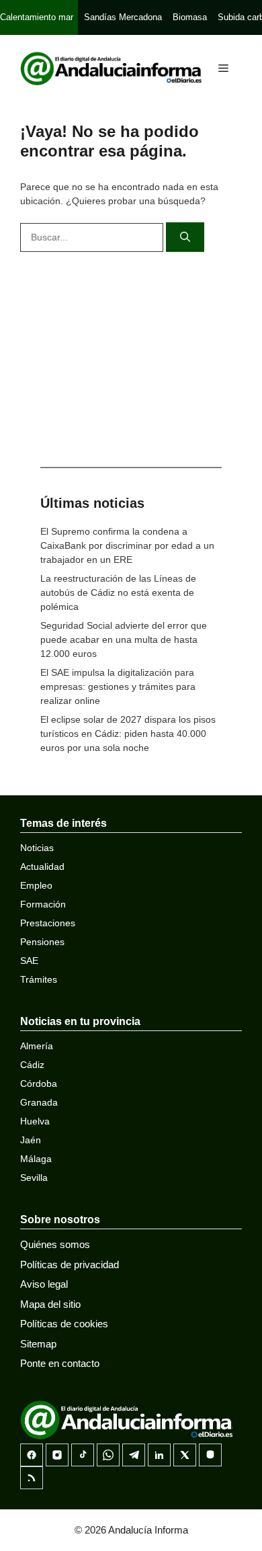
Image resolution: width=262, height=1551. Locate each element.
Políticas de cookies (64, 1323)
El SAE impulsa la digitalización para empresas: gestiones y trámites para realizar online (117, 686)
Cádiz (32, 1064)
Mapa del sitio (50, 1304)
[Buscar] (185, 237)
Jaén (30, 1140)
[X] (184, 1455)
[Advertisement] (131, 356)
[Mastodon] (210, 1455)
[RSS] (31, 1477)
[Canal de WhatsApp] (108, 1455)
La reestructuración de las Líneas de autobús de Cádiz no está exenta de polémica (118, 592)
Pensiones (42, 941)
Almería (36, 1045)
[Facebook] (31, 1455)
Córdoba (38, 1083)
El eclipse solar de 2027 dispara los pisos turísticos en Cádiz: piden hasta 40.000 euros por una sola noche (128, 733)
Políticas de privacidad (69, 1264)
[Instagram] (57, 1455)
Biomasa (190, 17)
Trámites (38, 979)
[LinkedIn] (159, 1455)
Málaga (36, 1158)
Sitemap (38, 1343)
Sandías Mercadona (123, 17)
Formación (43, 904)
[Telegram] (133, 1455)
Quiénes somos (55, 1244)
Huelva (35, 1121)
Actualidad (42, 866)
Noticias (37, 847)
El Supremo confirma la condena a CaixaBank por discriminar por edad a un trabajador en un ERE (127, 545)
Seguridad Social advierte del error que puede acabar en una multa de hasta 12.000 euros (123, 639)
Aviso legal (44, 1284)
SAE (29, 960)
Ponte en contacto (59, 1363)
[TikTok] (82, 1455)
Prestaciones (47, 923)
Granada (39, 1102)
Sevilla (34, 1177)
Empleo (36, 885)
